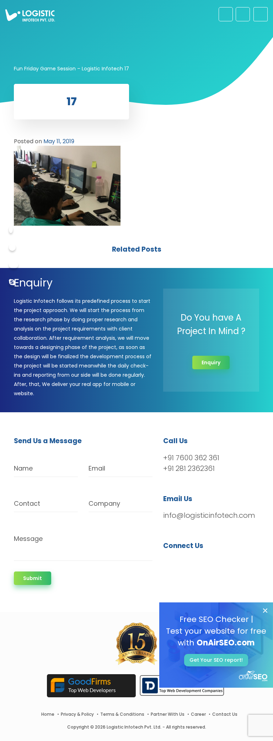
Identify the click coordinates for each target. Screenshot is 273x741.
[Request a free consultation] (226, 14)
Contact (27, 503)
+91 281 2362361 (189, 468)
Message (28, 538)
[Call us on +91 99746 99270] (243, 14)
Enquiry (211, 362)
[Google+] (13, 265)
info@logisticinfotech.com (209, 515)
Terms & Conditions (122, 714)
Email (97, 468)
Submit (32, 578)
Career (198, 714)
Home (47, 714)
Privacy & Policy (77, 714)
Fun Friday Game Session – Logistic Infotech (68, 68)
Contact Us (224, 714)
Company (104, 503)
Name (23, 468)
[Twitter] (12, 247)
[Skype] (12, 282)
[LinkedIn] (202, 564)
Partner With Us (167, 714)
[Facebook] (11, 229)
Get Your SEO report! (216, 660)
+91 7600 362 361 (191, 458)
